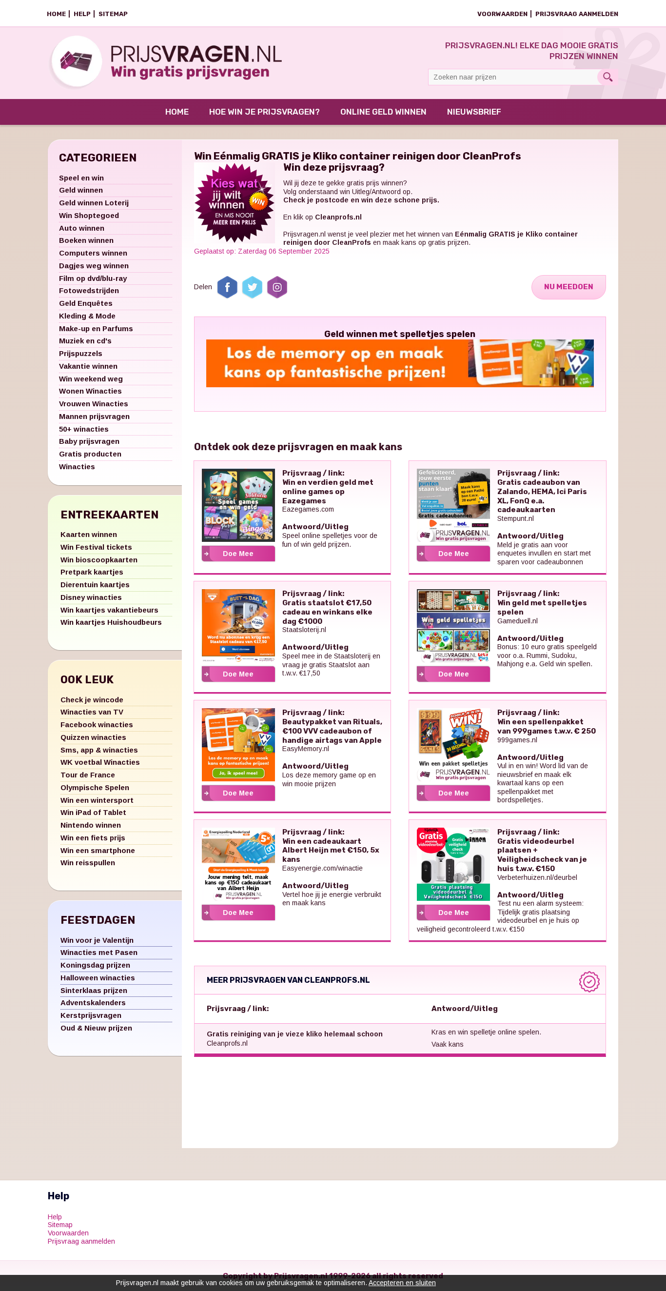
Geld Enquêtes (86, 303)
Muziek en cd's (85, 341)
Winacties (77, 466)
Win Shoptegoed (89, 215)
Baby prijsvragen (89, 441)
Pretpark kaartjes (91, 572)
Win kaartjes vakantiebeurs (109, 610)
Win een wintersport (97, 800)
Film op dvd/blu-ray (93, 278)
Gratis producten (90, 454)
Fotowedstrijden (89, 290)
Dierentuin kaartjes (95, 584)
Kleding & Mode (87, 316)
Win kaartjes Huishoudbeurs (111, 622)
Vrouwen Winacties (93, 403)
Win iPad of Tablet (93, 812)
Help (82, 14)
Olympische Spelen (94, 787)
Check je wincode (91, 699)
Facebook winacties (96, 724)
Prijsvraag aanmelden (576, 14)
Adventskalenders (93, 1002)
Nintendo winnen (90, 825)
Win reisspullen (87, 862)
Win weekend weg (91, 379)
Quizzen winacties (93, 737)
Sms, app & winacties (99, 750)
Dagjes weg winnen (94, 265)
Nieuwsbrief (474, 112)
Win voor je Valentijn (97, 940)
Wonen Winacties (90, 391)
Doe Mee (238, 553)
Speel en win (81, 178)
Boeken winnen (86, 240)
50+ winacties (84, 429)
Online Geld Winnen (383, 112)
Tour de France (87, 775)
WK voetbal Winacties (100, 762)
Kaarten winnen (88, 534)
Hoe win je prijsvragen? (264, 112)
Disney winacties (91, 597)
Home (56, 14)
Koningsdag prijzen (95, 965)
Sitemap (113, 14)
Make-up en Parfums (96, 328)
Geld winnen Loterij (94, 203)
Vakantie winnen (88, 366)
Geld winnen (81, 190)
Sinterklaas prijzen (93, 990)
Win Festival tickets (96, 547)
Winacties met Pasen (98, 952)
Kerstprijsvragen (90, 1015)
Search (607, 77)
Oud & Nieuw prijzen (96, 1028)
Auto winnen (81, 228)
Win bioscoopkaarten (98, 560)
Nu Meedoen (568, 286)
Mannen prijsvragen (94, 416)
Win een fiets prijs (92, 838)
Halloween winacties (97, 977)
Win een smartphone (97, 850)
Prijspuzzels (80, 353)
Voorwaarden (502, 14)
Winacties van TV (91, 712)
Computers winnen (93, 253)
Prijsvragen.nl (304, 234)
